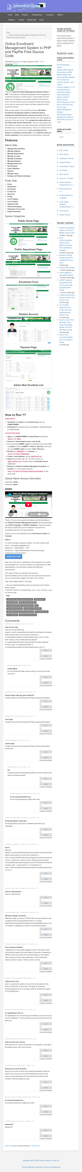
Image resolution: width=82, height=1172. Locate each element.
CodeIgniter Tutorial (66, 158)
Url (9, 770)
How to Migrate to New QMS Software (66, 273)
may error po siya (11, 627)
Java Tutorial (63, 211)
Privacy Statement (28, 1167)
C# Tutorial (63, 170)
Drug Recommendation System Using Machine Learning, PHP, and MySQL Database (65, 244)
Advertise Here (28, 1160)
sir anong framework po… (15, 1100)
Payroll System (62, 99)
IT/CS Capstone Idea (42, 612)
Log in (45, 650)
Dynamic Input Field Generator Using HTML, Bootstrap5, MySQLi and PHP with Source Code (66, 325)
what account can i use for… (15, 1042)
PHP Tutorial (63, 154)
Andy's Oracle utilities (67, 267)
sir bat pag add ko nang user (16, 821)
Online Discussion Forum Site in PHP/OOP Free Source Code (66, 104)
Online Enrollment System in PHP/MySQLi (19, 599)
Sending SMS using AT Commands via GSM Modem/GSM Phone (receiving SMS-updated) (66, 73)
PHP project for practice (28, 615)
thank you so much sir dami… (16, 1068)
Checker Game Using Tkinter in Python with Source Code (67, 297)
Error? (7, 847)
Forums (42, 1160)
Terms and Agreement (52, 1167)
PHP (8, 32)
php (36, 605)
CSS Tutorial (63, 174)
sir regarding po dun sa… (14, 1013)
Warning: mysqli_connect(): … (16, 915)
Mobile (60, 15)
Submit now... (66, 53)
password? (9, 1124)
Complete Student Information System (63, 90)
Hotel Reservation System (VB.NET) (63, 95)
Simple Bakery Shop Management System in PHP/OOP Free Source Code (65, 118)
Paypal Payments (39, 599)
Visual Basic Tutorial (66, 166)
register (46, 656)
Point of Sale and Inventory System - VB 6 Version (65, 82)
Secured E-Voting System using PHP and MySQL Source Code (66, 259)
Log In (41, 20)
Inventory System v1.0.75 (66, 87)
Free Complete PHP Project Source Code (20, 612)
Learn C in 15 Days (66, 178)
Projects (25, 15)
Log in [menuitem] (61, 137)
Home (10, 15)
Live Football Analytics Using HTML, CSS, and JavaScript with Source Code (65, 310)
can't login (9, 719)
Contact (21, 20)
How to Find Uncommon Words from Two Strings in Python (66, 338)
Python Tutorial (64, 215)
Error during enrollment (14, 947)
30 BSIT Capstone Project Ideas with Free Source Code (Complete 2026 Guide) (65, 285)
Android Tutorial (65, 162)
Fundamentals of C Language (66, 196)
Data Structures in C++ (65, 190)
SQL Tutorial (63, 150)
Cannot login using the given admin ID (19, 695)
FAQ (36, 1160)
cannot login (9, 743)
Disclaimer (40, 1167)
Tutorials (11, 20)
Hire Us (56, 1160)
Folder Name (12, 668)
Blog (17, 15)
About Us (49, 1160)
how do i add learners (13, 891)
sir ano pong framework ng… (21, 797)
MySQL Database (12, 602)
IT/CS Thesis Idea (12, 615)
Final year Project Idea (14, 608)
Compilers (50, 15)
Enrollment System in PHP (28, 602)
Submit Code (31, 20)
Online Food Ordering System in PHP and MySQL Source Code (67, 230)
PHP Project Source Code (32, 608)
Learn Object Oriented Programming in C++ (66, 204)
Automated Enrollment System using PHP (20, 605)
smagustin (13, 740)
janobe (17, 61)
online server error (12, 981)
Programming (37, 15)
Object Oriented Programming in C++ (66, 183)
